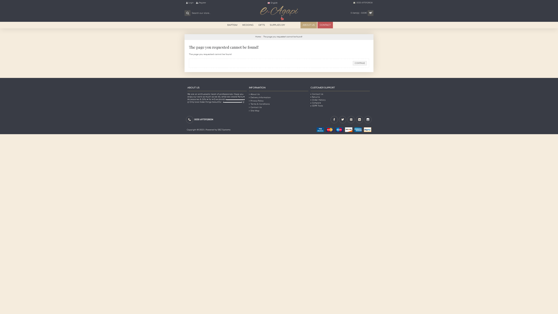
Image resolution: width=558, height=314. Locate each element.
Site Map (255, 111)
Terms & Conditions (260, 104)
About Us (255, 94)
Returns (316, 97)
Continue (360, 63)
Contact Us (256, 107)
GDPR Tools (317, 106)
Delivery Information (261, 98)
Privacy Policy (257, 101)
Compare (316, 103)
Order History (319, 100)
